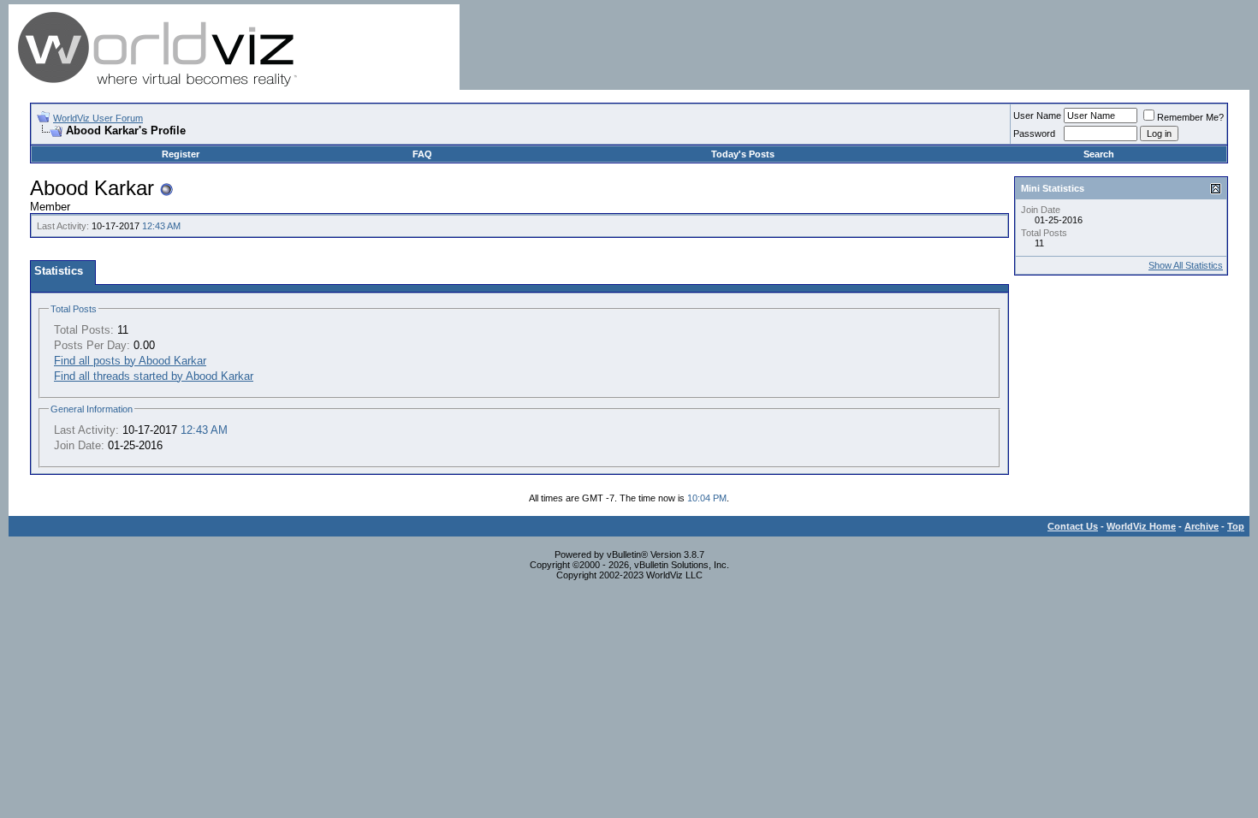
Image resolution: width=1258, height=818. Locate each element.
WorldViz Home (1141, 526)
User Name (1037, 115)
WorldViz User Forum (98, 118)
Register (180, 154)
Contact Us (1072, 526)
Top (1235, 526)
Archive (1201, 526)
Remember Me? (1190, 117)
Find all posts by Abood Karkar (130, 360)
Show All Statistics (1185, 265)
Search (1098, 154)
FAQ (422, 154)
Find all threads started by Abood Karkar (153, 376)
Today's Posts (742, 154)
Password (1034, 133)
